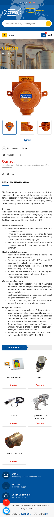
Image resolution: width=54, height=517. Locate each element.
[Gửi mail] (13, 174)
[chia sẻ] (3, 174)
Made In (10, 155)
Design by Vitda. (27, 508)
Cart (50, 35)
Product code (13, 148)
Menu (11, 35)
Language (23, 2)
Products (12, 53)
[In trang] (8, 174)
